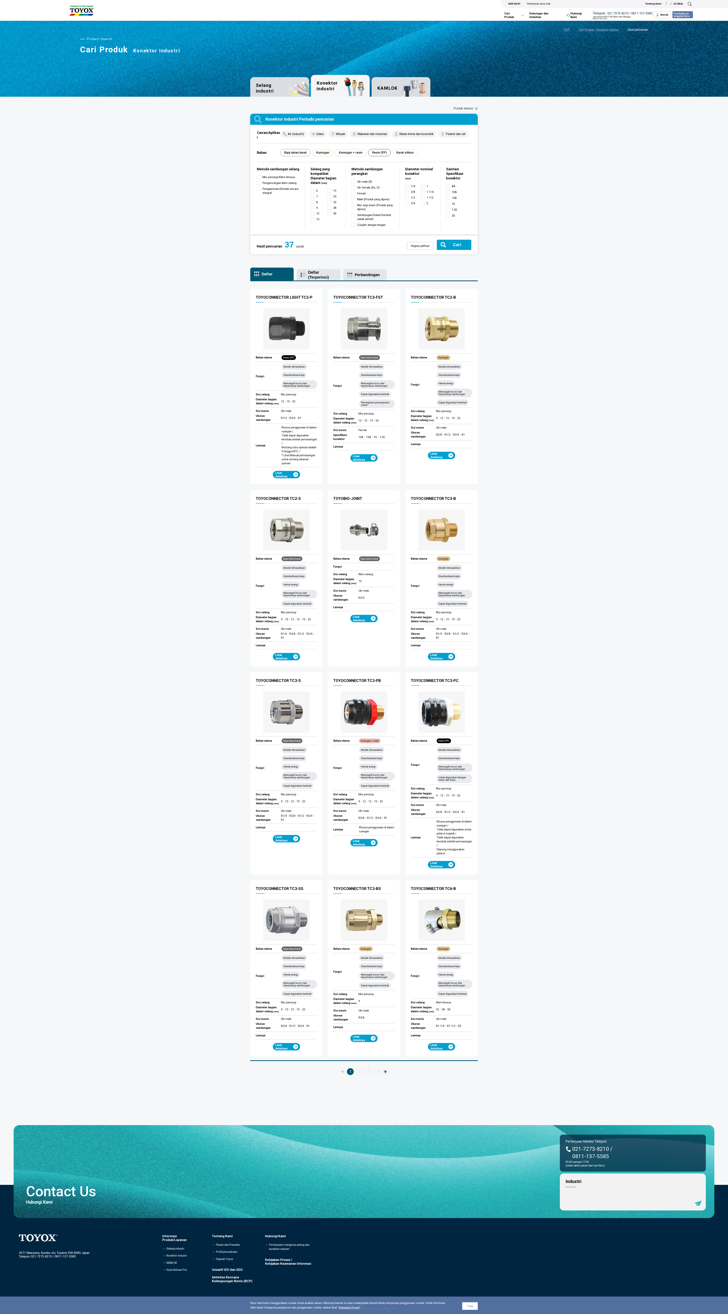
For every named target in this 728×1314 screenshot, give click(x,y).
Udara (320, 134)
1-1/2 (430, 197)
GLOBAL (678, 3)
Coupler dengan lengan (371, 225)
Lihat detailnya (281, 474)
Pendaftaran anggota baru (682, 14)
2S (453, 215)
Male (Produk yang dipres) (373, 199)
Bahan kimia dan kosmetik (416, 134)
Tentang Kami (653, 3)
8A (453, 186)
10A (454, 192)
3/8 (413, 192)
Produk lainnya (463, 108)
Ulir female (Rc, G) (368, 187)
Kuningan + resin (350, 152)
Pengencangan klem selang (280, 183)
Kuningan (322, 152)
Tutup (470, 1306)
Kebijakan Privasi (349, 1307)
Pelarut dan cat (455, 134)
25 (334, 196)
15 (317, 219)
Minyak (340, 134)
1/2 (413, 197)
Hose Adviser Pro (176, 1269)
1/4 (413, 186)
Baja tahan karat (295, 152)
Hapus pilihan (420, 245)
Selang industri (265, 87)
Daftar (267, 274)
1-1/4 (430, 192)
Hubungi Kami (576, 15)
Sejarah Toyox (224, 1259)
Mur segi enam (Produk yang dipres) (375, 207)
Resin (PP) (379, 152)
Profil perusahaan (226, 1251)
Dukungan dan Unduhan (538, 15)
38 (334, 208)
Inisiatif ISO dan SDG (227, 1270)
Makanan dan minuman (372, 134)
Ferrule (361, 193)
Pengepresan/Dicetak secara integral (280, 191)
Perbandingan (367, 275)
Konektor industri (176, 1255)
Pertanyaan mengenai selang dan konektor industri (289, 1246)
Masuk (664, 14)
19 (334, 190)
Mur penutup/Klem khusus (279, 177)
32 (334, 202)
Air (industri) (296, 134)
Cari (457, 244)
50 (334, 213)
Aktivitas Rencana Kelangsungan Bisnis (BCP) (232, 1279)
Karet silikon (405, 152)
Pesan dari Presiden (228, 1244)
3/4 (413, 203)
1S (453, 204)
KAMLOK (387, 88)
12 (317, 213)
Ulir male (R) (364, 181)
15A (454, 198)
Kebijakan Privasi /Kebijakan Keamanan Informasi (288, 1261)
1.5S (454, 209)
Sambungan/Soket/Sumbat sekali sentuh (374, 217)
